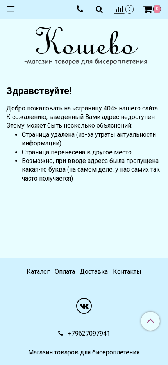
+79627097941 (88, 333)
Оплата (65, 271)
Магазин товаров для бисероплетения (83, 352)
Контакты (127, 271)
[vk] (84, 306)
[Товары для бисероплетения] (84, 47)
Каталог (38, 271)
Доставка (94, 271)
